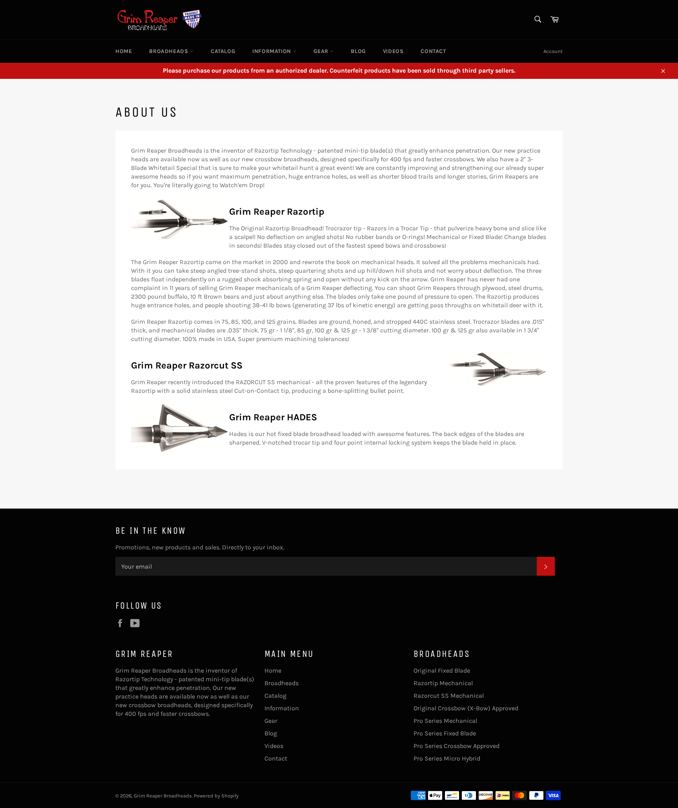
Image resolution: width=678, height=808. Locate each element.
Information (272, 51)
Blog (358, 51)
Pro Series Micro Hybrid (447, 758)
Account (553, 51)
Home (123, 51)
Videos (393, 51)
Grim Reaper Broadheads (163, 796)
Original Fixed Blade (442, 670)
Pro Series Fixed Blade (445, 733)
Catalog (223, 51)
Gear (321, 51)
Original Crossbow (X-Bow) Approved (466, 708)
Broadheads (169, 51)
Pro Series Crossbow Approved (456, 746)
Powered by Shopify (216, 796)
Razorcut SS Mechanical (449, 695)
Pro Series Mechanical (445, 720)
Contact (433, 51)
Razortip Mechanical (443, 683)
